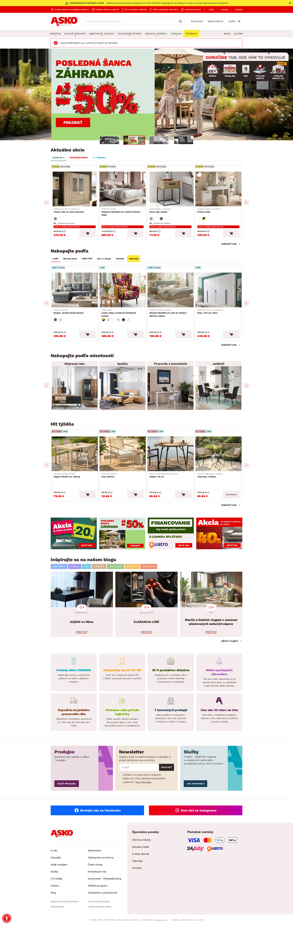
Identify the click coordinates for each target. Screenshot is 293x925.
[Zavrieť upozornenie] (290, 3)
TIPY (86, 566)
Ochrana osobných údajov (99, 901)
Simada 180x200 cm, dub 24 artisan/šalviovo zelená (168, 313)
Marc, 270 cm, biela (210, 311)
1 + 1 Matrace (99, 157)
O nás (54, 850)
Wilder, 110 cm (163, 475)
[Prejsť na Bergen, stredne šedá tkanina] (74, 290)
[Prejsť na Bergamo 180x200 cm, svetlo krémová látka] (122, 189)
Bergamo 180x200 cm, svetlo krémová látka (120, 212)
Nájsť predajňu (66, 783)
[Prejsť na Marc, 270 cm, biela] (218, 290)
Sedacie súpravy (156, 33)
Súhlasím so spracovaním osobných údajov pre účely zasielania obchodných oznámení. (144, 778)
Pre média (56, 878)
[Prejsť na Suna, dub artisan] (170, 189)
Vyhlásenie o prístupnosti (102, 892)
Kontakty (238, 9)
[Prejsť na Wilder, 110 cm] (170, 453)
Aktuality (56, 857)
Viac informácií (143, 782)
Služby (238, 33)
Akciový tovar (70, 258)
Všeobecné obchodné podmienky (65, 901)
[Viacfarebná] (103, 320)
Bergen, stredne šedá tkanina (68, 311)
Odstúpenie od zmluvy (101, 857)
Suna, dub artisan (160, 210)
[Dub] (55, 219)
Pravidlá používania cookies (99, 906)
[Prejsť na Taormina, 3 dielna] (218, 453)
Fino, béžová (109, 475)
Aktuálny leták (140, 846)
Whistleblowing (57, 906)
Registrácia (215, 21)
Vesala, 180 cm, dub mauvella (69, 210)
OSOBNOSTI (149, 566)
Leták (55, 258)
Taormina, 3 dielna (209, 475)
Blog (227, 33)
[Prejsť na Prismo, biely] (218, 189)
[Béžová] (60, 320)
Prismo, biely (209, 210)
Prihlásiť (197, 21)
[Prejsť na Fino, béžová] (122, 453)
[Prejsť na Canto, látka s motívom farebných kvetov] (122, 290)
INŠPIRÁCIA (59, 566)
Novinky (120, 258)
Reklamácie (94, 850)
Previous (46, 202)
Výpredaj (133, 258)
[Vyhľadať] (181, 21)
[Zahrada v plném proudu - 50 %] (146, 94)
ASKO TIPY (87, 258)
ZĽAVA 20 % (58, 157)
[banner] (74, 533)
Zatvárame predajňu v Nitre (196, 9)
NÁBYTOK (99, 566)
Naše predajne (59, 864)
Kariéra (55, 885)
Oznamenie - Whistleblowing (104, 878)
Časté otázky (95, 864)
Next (246, 202)
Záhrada (176, 33)
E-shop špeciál (140, 853)
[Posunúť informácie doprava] (201, 9)
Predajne (224, 9)
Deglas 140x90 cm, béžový (67, 475)
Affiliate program (97, 885)
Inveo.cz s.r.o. (160, 920)
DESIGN (75, 566)
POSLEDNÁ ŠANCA (78, 157)
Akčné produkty (141, 839)
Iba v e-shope (104, 258)
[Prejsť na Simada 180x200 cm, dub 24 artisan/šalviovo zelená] (170, 290)
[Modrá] (118, 320)
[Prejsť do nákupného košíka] (234, 21)
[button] (6, 918)
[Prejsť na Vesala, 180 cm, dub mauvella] (74, 189)
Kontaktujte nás (97, 871)
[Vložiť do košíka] (87, 233)
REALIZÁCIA (115, 566)
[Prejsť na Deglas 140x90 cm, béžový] (74, 453)
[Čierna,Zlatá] (204, 219)
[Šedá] (161, 219)
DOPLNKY (132, 566)
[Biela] (60, 219)
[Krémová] (113, 320)
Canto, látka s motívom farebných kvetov (118, 313)
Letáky (211, 9)
